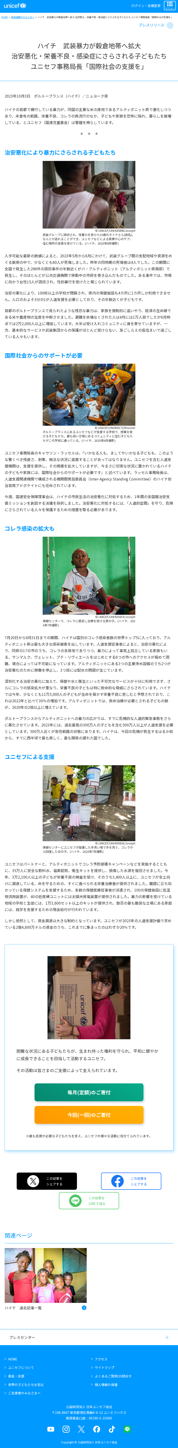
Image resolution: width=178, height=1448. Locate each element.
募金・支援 (16, 1376)
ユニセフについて (21, 1367)
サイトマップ (104, 1367)
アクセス (101, 1359)
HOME (4, 17)
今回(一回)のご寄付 (89, 1114)
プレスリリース (151, 25)
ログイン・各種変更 (146, 5)
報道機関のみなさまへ (22, 17)
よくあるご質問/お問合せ (113, 1376)
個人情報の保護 (106, 1384)
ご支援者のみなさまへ (24, 1393)
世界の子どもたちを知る (26, 1384)
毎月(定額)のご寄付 (89, 1092)
